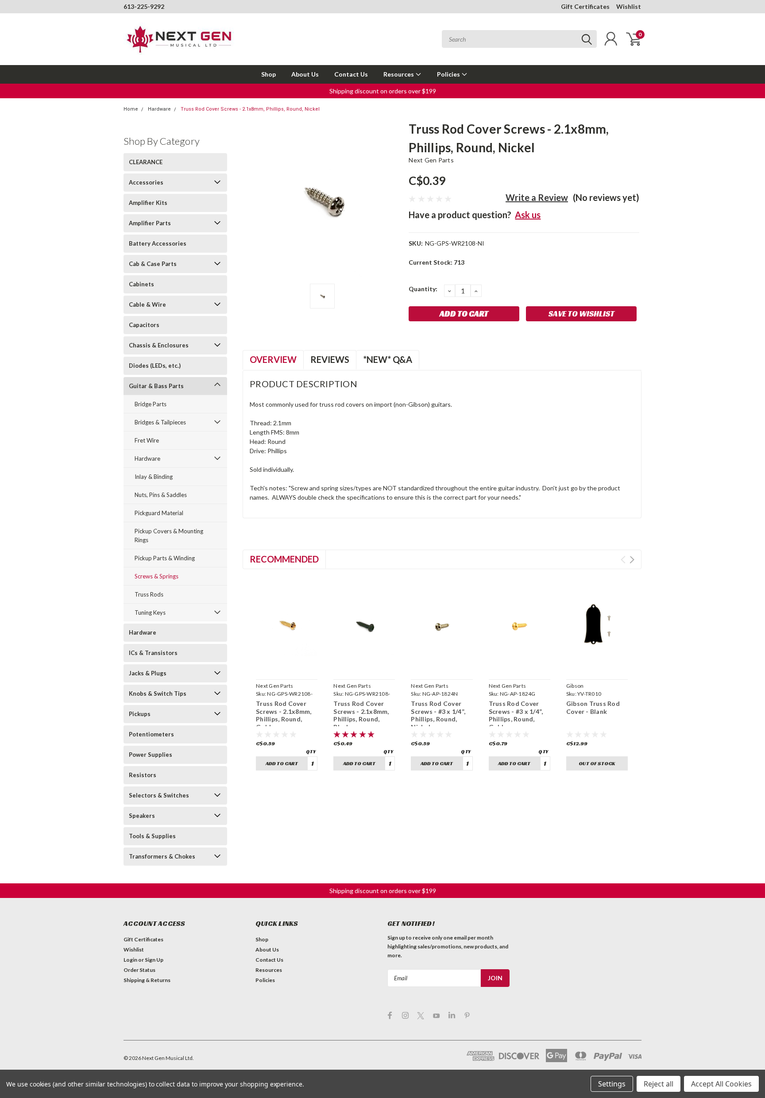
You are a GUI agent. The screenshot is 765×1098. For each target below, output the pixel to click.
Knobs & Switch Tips (157, 693)
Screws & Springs (156, 576)
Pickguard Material (159, 512)
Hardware (159, 109)
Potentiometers (151, 734)
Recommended (284, 559)
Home (131, 109)
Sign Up (154, 959)
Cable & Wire (147, 304)
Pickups (140, 713)
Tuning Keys (150, 612)
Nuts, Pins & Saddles (161, 494)
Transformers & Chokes (162, 856)
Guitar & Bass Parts (156, 385)
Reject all (658, 1084)
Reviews (329, 359)
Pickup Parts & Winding (165, 558)
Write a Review (537, 197)
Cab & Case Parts (153, 263)
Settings (612, 1084)
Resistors (142, 774)
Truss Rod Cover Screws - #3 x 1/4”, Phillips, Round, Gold (516, 715)
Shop (268, 74)
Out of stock (597, 763)
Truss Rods (149, 594)
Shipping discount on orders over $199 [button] (382, 91)
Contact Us (351, 74)
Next (632, 559)
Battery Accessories (157, 243)
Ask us (528, 214)
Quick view (286, 665)
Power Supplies (150, 754)
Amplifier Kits (148, 202)
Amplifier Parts (150, 223)
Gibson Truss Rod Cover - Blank (593, 707)
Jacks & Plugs (147, 673)
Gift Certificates (585, 6)
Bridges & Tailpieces (160, 422)
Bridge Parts (150, 404)
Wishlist (628, 6)
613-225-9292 (144, 6)
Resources (399, 74)
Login (130, 959)
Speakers (142, 815)
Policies (449, 74)
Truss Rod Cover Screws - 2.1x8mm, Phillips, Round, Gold (283, 715)
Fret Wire (147, 440)
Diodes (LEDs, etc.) (155, 365)
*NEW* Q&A (387, 359)
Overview (273, 359)
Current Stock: (436, 262)
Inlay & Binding (154, 476)
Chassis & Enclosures (159, 345)
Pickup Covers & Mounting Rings (169, 535)
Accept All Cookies (721, 1084)
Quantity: (423, 289)
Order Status (139, 970)
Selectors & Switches (159, 795)
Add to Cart (282, 763)
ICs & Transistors (153, 652)
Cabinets (141, 284)
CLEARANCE (145, 162)
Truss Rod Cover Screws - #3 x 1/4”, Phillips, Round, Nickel (438, 715)
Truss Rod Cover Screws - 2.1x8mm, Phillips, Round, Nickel (250, 109)
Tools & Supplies (152, 836)
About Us (305, 74)
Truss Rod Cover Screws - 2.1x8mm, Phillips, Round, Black (361, 715)
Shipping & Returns (147, 980)
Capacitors (144, 324)
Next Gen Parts (431, 160)
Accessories (146, 182)
